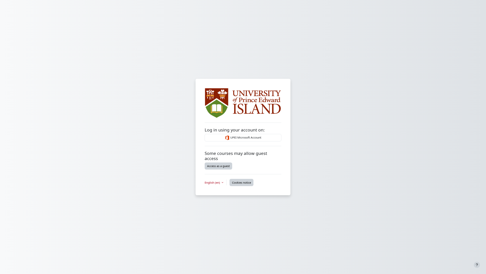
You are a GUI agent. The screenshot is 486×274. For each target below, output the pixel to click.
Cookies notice (241, 182)
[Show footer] (477, 265)
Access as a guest (218, 166)
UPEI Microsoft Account (245, 137)
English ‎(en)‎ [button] (213, 182)
